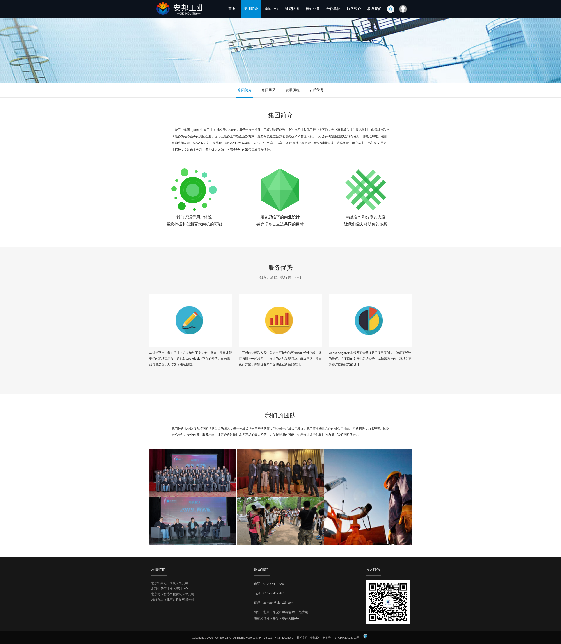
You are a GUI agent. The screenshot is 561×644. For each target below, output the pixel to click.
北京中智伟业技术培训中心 (169, 588)
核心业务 (313, 9)
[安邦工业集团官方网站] (176, 16)
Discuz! (268, 637)
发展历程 (293, 90)
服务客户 (354, 9)
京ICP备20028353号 (347, 637)
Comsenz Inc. (223, 637)
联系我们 (374, 9)
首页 (231, 9)
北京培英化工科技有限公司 (169, 583)
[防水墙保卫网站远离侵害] (365, 637)
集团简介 (251, 9)
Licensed (287, 637)
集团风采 (269, 90)
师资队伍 (292, 9)
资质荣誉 (316, 90)
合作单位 (333, 9)
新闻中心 (272, 9)
